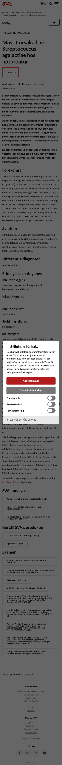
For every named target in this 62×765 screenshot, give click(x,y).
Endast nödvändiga (31, 390)
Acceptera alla (31, 380)
